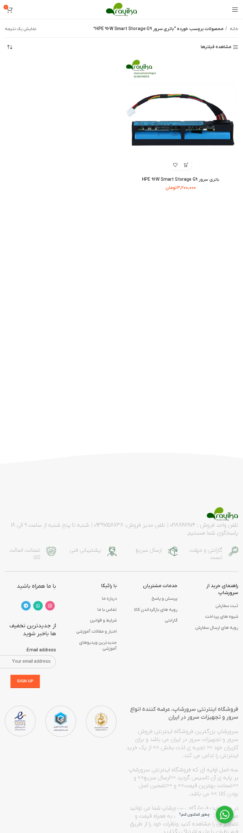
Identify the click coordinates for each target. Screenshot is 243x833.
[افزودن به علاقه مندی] (175, 164)
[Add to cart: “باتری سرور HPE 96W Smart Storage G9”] (186, 164)
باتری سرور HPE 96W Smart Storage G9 (180, 180)
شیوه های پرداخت (221, 617)
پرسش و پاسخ (165, 599)
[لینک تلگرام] (26, 606)
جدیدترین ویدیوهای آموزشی (98, 646)
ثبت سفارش (226, 606)
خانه (233, 29)
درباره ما (109, 599)
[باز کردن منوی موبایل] (235, 9)
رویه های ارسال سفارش (216, 628)
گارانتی (171, 620)
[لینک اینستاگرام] (50, 606)
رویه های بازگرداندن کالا (156, 610)
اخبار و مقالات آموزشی (96, 632)
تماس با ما (107, 610)
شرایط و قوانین (103, 620)
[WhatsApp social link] (38, 606)
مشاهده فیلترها (216, 47)
